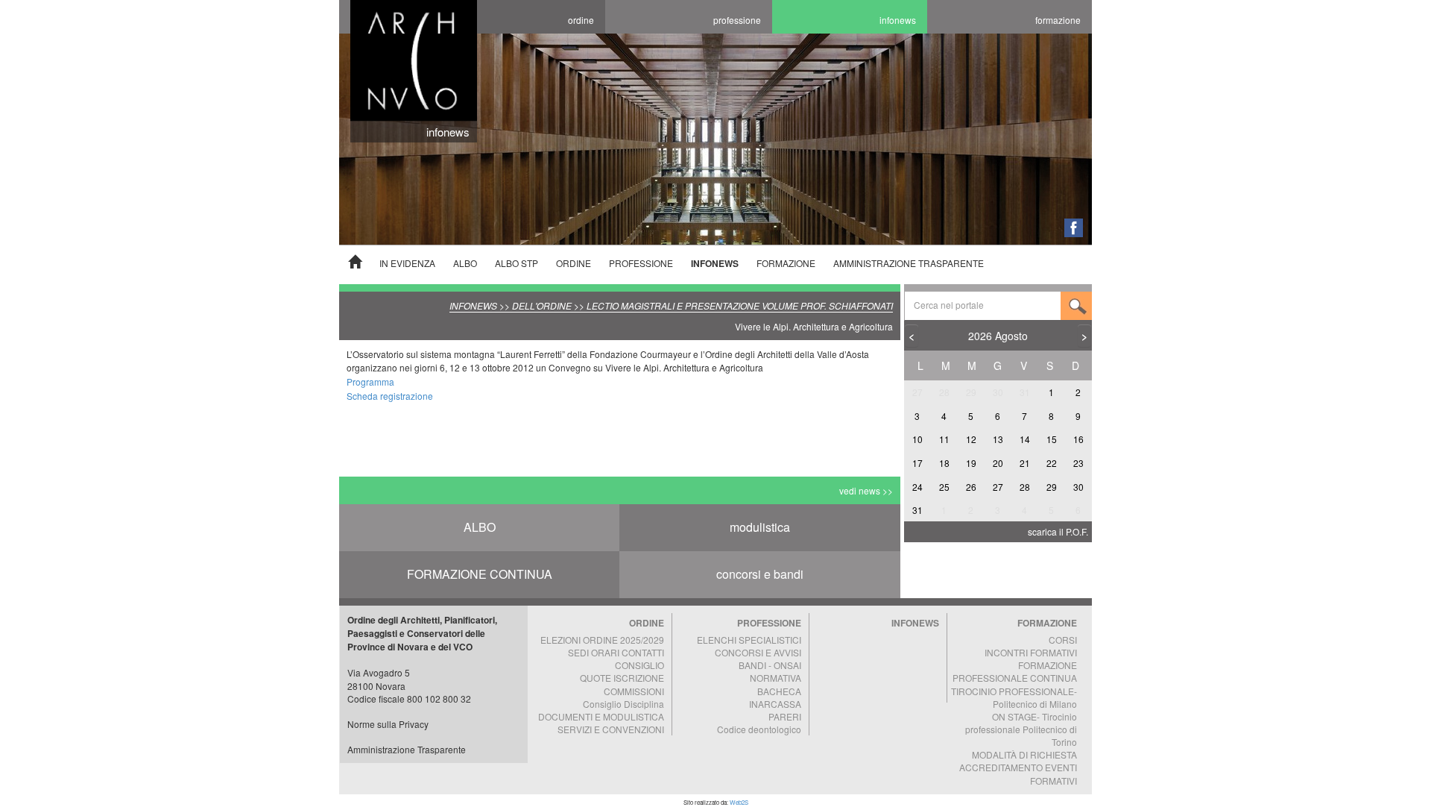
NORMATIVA (775, 677)
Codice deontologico (759, 729)
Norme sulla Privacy (388, 724)
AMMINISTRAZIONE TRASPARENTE (908, 263)
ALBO (465, 263)
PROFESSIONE (641, 263)
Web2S (739, 802)
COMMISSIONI (634, 691)
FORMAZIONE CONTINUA (479, 574)
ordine (581, 19)
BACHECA (779, 691)
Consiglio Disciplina (623, 703)
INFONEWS (715, 263)
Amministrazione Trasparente (406, 749)
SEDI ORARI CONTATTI (616, 652)
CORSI (1063, 639)
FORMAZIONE (785, 263)
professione (737, 19)
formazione (1058, 19)
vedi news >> (866, 490)
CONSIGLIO (639, 665)
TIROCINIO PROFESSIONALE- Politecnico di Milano (1014, 697)
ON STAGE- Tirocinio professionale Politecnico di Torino (1021, 729)
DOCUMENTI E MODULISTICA (601, 716)
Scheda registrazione (390, 395)
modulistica (760, 527)
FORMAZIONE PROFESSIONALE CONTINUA (1015, 671)
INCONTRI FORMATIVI (1031, 652)
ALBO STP (516, 263)
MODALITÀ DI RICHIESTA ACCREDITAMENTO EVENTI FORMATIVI (1018, 767)
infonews (897, 19)
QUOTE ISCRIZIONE (622, 677)
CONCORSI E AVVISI (758, 652)
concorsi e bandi (759, 574)
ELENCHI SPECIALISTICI (749, 639)
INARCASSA (775, 703)
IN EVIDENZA (407, 263)
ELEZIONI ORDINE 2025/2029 (602, 639)
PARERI (784, 716)
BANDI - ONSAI (770, 665)
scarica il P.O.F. (1058, 531)
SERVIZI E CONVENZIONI (610, 729)
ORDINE (573, 263)
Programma (370, 381)
